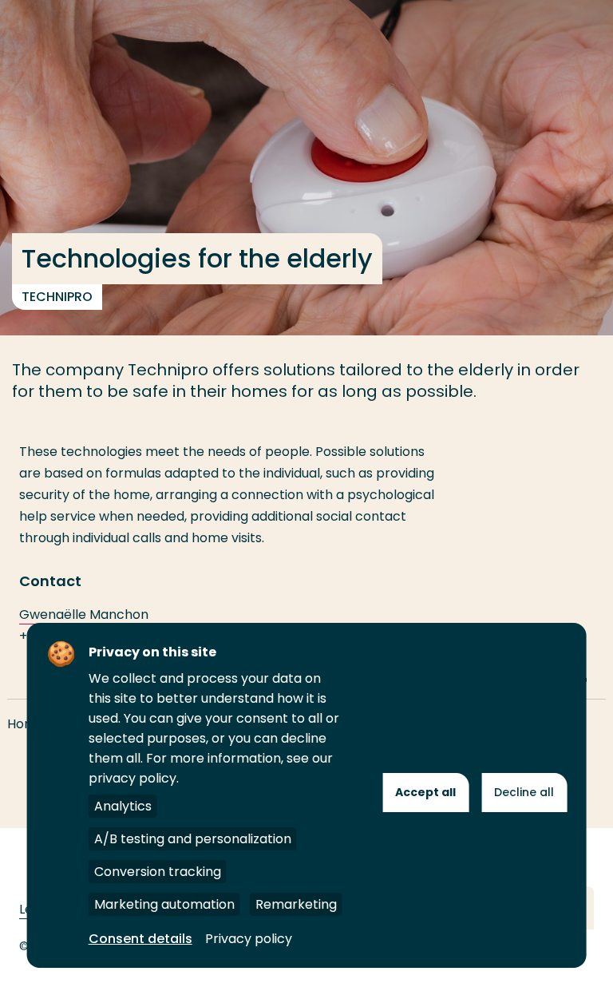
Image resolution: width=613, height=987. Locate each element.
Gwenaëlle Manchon (83, 614)
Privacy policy (248, 939)
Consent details (140, 939)
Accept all (425, 792)
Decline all (524, 792)
